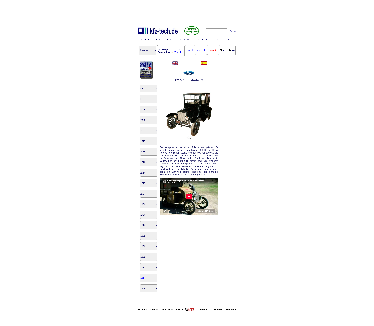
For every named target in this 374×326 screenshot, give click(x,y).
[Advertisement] (187, 13)
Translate (179, 52)
